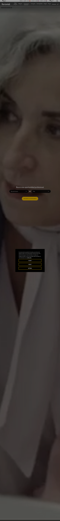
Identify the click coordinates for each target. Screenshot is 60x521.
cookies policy (29, 257)
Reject (30, 264)
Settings (30, 268)
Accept (30, 260)
